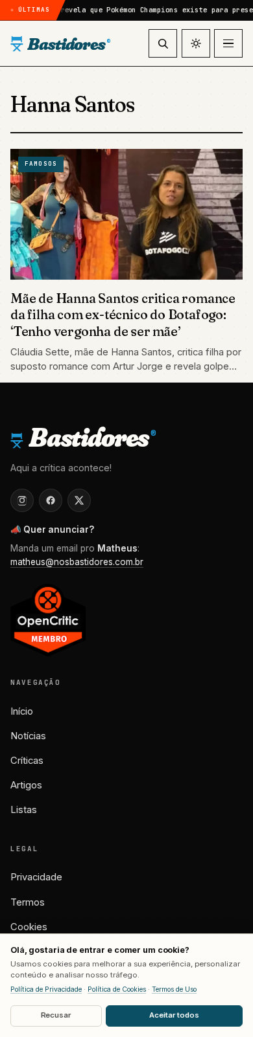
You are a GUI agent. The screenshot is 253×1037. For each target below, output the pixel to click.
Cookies (28, 927)
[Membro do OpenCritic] (48, 619)
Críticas (26, 760)
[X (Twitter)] (79, 500)
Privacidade (36, 877)
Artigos (26, 785)
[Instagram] (22, 500)
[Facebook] (50, 500)
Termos (27, 902)
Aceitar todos (174, 1015)
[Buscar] (163, 43)
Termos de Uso (174, 989)
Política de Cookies (117, 989)
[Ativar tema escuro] (196, 43)
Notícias (28, 736)
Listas (23, 810)
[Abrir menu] (228, 43)
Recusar (56, 1015)
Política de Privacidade (46, 989)
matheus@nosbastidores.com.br (76, 562)
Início (21, 711)
